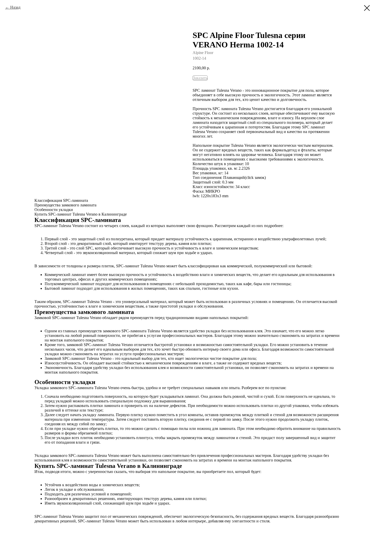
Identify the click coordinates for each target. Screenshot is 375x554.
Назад (15, 7)
